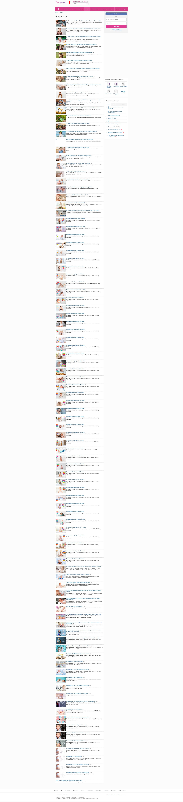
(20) (90, 653)
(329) (87, 725)
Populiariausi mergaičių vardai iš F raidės (75, 463)
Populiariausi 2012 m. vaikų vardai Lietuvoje (76, 740)
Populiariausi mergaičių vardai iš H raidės (75, 432)
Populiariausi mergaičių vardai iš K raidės (75, 400)
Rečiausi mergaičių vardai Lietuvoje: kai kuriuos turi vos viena (79, 76)
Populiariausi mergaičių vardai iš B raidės (75, 535)
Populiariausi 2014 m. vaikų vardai (74, 709)
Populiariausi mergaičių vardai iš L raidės (75, 376)
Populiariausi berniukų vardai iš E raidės (75, 511)
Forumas (111, 9)
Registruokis (119, 30)
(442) (90, 717)
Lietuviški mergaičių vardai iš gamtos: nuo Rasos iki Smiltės (79, 52)
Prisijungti (116, 26)
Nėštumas (80, 9)
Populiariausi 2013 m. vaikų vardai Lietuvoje (76, 725)
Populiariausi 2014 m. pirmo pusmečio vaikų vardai (77, 717)
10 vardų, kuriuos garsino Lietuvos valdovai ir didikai (77, 123)
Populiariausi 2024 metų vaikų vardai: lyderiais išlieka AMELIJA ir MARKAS (82, 210)
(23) (84, 661)
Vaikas (86, 9)
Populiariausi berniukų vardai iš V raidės (75, 242)
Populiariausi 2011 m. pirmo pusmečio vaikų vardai (77, 764)
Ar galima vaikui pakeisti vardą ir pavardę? (75, 202)
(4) (94, 76)
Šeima (92, 9)
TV (61, 790)
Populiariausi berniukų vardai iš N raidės (75, 353)
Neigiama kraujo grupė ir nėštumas (115, 132)
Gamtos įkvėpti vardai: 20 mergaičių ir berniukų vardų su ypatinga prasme (82, 107)
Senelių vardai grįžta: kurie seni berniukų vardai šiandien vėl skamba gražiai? (83, 68)
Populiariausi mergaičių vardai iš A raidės (75, 550)
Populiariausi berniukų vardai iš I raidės (75, 448)
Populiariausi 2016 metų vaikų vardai (74, 677)
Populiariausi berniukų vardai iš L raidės (75, 368)
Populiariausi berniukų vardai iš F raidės (75, 471)
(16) (90, 669)
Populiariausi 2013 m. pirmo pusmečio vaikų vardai (77, 732)
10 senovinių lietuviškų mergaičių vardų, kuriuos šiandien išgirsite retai (81, 131)
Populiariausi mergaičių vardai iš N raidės (75, 345)
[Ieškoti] (87, 3)
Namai (97, 9)
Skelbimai (118, 9)
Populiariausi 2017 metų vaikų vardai (74, 661)
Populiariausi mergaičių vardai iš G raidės (75, 479)
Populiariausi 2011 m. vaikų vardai (74, 756)
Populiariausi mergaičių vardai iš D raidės (75, 487)
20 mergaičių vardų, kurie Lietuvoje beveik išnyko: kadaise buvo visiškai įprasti (83, 28)
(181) (87, 740)
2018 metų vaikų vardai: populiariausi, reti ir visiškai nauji (78, 645)
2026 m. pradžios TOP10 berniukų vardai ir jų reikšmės (78, 163)
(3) (93, 52)
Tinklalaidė (65, 9)
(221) (83, 709)
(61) (97, 701)
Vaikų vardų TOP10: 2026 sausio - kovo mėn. (76, 171)
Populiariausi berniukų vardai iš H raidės (75, 424)
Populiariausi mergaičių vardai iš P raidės (75, 321)
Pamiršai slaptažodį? (116, 29)
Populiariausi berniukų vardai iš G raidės (75, 456)
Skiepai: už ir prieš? (112, 118)
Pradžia (58, 9)
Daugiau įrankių (123, 92)
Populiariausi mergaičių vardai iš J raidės (75, 408)
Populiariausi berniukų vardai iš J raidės (75, 416)
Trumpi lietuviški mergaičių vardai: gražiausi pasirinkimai (78, 92)
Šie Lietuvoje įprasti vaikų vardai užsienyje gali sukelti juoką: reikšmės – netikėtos (84, 20)
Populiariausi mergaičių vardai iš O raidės (75, 329)
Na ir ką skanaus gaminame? (114, 115)
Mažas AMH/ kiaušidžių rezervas (115, 124)
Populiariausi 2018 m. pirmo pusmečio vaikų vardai (77, 653)
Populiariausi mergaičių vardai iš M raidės (75, 361)
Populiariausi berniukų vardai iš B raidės (75, 543)
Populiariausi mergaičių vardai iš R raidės (75, 305)
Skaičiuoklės (104, 9)
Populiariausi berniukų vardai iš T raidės (75, 266)
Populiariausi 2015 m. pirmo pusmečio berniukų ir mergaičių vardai (81, 701)
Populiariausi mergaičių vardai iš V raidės (75, 234)
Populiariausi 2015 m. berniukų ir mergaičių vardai (77, 693)
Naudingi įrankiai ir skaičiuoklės (114, 79)
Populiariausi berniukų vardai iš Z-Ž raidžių (75, 218)
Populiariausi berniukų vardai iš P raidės (75, 313)
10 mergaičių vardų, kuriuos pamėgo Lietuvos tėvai (77, 147)
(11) (92, 645)
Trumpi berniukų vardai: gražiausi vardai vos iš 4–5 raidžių (79, 60)
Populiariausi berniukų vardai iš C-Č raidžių (75, 519)
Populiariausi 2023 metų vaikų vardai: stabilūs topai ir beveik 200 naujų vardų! (83, 566)
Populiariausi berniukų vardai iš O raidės (75, 337)
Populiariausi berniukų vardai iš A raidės (75, 558)
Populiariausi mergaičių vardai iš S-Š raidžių (75, 289)
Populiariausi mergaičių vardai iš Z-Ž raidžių (75, 226)
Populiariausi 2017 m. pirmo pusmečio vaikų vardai (77, 669)
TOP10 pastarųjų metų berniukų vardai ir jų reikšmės (77, 574)
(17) (90, 685)
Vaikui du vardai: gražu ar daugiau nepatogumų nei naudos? (69, 780)
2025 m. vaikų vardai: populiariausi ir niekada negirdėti (78, 179)
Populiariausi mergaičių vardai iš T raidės (75, 274)
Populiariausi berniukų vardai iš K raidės (75, 392)
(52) (83, 756)
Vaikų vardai (90, 790)
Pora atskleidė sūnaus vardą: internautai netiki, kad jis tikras (79, 139)
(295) (91, 772)
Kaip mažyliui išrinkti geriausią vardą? (74, 606)
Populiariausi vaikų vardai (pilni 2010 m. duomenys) (77, 772)
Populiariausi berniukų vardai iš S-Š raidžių (75, 281)
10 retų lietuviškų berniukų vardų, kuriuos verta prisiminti (78, 115)
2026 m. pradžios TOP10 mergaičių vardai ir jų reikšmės (78, 155)
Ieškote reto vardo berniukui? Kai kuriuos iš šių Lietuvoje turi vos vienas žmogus (83, 84)
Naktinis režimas (122, 790)
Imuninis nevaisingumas (115, 121)
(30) (86, 202)
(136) (90, 693)
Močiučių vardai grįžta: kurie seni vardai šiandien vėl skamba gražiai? (81, 44)
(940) (84, 606)
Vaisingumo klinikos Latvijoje (114, 126)
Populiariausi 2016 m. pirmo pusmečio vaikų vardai (77, 685)
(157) (90, 764)
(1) (92, 155)
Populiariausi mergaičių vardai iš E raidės (75, 503)
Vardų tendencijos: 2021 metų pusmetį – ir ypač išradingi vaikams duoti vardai (83, 614)
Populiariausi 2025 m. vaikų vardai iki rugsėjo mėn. (77, 194)
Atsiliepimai (124, 9)
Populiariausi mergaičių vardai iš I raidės (75, 440)
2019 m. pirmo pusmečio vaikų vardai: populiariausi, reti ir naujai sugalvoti (82, 637)
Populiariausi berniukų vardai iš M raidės (75, 384)
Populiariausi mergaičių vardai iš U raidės (75, 258)
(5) (91, 179)
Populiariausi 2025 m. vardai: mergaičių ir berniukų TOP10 (79, 187)
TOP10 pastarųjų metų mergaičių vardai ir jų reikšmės (78, 582)
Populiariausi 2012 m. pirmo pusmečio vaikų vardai (77, 748)
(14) (73, 623)
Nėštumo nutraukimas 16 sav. (114, 129)
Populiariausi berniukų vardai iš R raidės (75, 297)
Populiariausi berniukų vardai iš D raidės (75, 495)
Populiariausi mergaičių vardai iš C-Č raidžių (76, 527)
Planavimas (72, 9)
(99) (90, 748)
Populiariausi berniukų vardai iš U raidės (75, 250)
